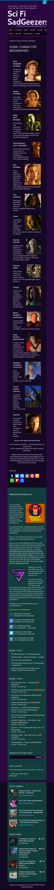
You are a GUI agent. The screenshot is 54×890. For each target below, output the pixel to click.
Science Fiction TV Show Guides (28, 6)
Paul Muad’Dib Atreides (17, 63)
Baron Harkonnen (24, 189)
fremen (15, 301)
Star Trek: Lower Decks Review (21, 660)
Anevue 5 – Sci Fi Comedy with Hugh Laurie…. (26, 727)
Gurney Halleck (16, 241)
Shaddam (16, 407)
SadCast (18, 34)
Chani (15, 216)
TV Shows (18, 30)
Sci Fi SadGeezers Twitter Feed (24, 634)
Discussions (28, 34)
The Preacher (17, 196)
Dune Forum (35, 440)
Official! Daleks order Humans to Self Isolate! (28, 873)
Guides (37, 34)
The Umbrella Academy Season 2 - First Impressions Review (31, 821)
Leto (18, 105)
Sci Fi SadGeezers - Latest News (24, 628)
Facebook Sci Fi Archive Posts (23, 622)
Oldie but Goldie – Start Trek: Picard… (24, 735)
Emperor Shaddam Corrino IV (17, 365)
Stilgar (16, 287)
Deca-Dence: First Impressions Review (24, 695)
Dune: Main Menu (14, 8)
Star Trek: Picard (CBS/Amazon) (22, 715)
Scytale (16, 415)
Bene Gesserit (34, 109)
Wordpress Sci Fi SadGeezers (23, 616)
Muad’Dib (16, 177)
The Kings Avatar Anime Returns (22, 690)
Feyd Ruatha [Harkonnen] (18, 337)
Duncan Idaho (16, 266)
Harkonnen (17, 327)
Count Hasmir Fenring (16, 389)
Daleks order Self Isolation (20, 702)
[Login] (44, 2)
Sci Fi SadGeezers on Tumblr (23, 640)
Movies (32, 30)
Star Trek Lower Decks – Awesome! (23, 683)
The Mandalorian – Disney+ (20, 742)
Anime (26, 30)
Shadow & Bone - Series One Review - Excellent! (30, 792)
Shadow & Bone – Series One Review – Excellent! (27, 657)
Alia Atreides (16, 166)
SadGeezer (31, 41)
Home (9, 6)
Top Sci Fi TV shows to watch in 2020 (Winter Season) (27, 863)
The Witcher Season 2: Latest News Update (25, 654)
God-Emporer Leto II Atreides (19, 144)
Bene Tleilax (17, 424)
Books (40, 30)
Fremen (15, 291)
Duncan (19, 254)
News (10, 30)
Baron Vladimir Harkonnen (18, 315)
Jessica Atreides (16, 92)
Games (11, 34)
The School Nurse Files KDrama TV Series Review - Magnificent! (31, 811)
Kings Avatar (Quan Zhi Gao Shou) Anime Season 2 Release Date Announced (25, 669)
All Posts (14, 6)
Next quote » (13, 776)
